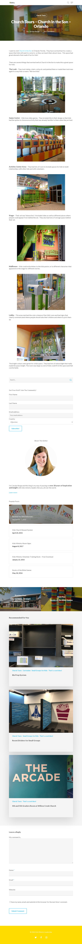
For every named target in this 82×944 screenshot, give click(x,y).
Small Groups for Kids (39, 670)
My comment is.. (15, 837)
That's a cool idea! (55, 670)
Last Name (13, 403)
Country (12, 419)
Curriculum (27, 670)
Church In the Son (25, 51)
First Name (13, 394)
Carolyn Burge (34, 31)
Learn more (13, 492)
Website (12, 890)
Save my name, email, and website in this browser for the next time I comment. (39, 902)
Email (11, 880)
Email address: (14, 412)
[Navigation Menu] (72, 3)
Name (12, 870)
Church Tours (41, 15)
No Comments (49, 31)
